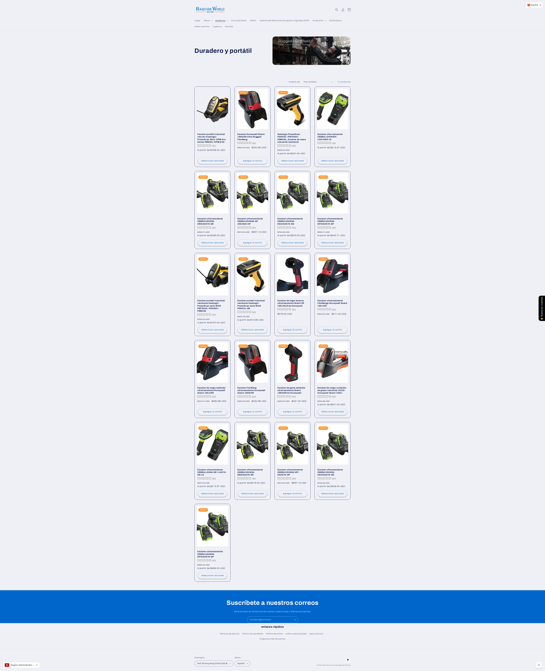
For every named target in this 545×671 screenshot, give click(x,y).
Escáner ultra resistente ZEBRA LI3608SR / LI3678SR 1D (330, 136)
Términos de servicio (230, 634)
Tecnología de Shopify (342, 665)
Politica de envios (274, 634)
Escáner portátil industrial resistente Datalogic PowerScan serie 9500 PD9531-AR (251, 304)
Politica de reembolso (252, 634)
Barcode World (328, 665)
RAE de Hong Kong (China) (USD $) (212, 663)
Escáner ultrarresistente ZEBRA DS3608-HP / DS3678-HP (290, 472)
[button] (208, 21)
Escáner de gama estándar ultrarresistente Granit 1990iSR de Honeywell (291, 390)
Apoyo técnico (316, 634)
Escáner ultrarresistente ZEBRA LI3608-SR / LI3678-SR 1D (212, 472)
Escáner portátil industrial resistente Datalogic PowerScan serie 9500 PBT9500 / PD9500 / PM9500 (211, 305)
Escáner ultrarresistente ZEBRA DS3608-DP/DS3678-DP (330, 221)
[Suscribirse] (295, 619)
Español (241, 663)
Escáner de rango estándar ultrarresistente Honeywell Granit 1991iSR (211, 390)
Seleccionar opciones (212, 161)
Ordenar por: (295, 82)
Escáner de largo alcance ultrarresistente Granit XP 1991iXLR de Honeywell (290, 303)
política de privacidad (296, 634)
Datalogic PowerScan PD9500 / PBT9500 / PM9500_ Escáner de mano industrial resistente (291, 138)
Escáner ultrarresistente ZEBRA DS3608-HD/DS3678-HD (290, 221)
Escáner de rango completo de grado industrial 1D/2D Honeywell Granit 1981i (331, 390)
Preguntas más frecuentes (272, 639)
